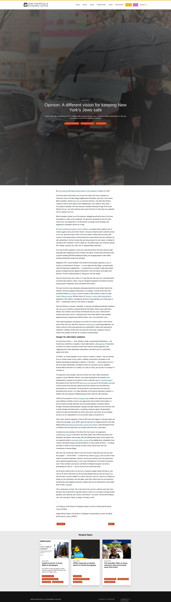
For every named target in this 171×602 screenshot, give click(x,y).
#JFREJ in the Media (72, 123)
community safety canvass (80, 440)
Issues (92, 4)
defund (97, 455)
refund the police (106, 380)
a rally (107, 263)
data (110, 383)
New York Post (78, 201)
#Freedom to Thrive (87, 123)
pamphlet (69, 485)
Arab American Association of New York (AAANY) (81, 425)
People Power (101, 4)
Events (85, 4)
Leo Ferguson (62, 191)
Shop (135, 4)
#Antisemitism (101, 123)
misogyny (88, 296)
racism (95, 296)
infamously (62, 309)
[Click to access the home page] (36, 4)
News (110, 4)
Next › (111, 524)
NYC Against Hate (83, 398)
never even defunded (90, 383)
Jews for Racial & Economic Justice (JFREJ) (73, 229)
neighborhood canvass (63, 435)
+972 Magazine (92, 191)
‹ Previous (61, 524)
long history (91, 324)
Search (142, 4)
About (78, 4)
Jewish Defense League (64, 296)
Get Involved (119, 4)
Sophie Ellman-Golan (78, 191)
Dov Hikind (72, 293)
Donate (128, 4)
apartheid (101, 344)
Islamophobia (105, 296)
